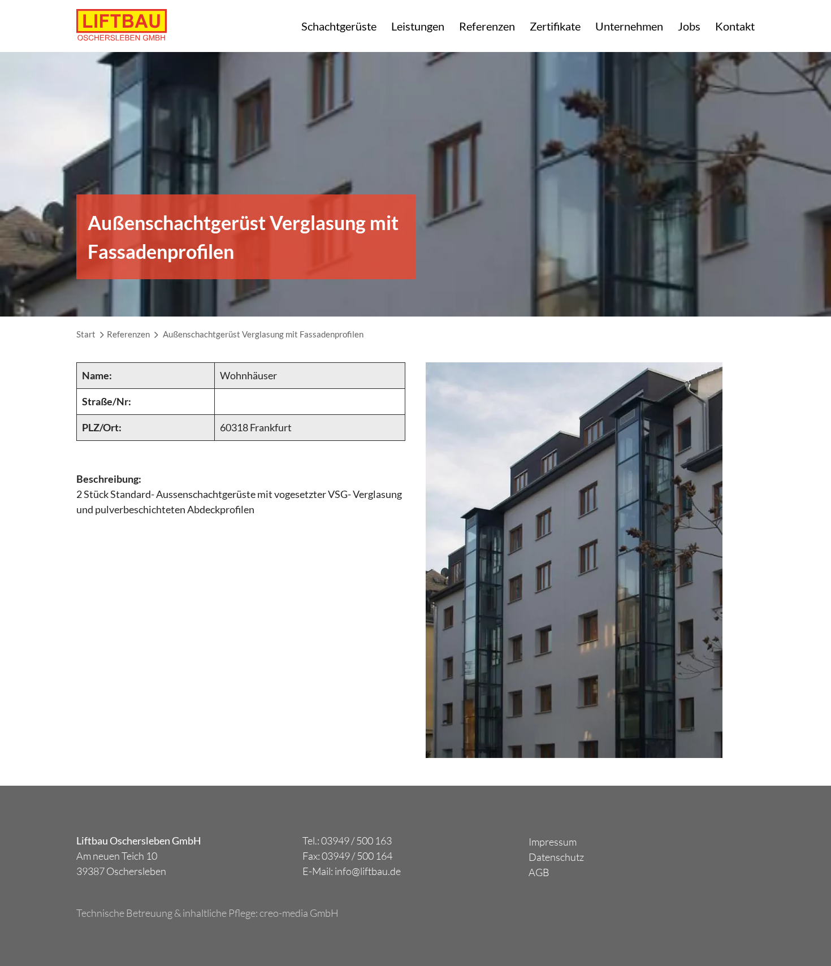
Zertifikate (555, 26)
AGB (539, 872)
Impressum (553, 841)
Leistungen (417, 26)
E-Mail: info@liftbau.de (351, 871)
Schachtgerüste (338, 26)
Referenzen (487, 26)
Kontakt (735, 26)
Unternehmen (629, 26)
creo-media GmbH (299, 913)
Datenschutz (556, 857)
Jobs (689, 26)
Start (86, 334)
